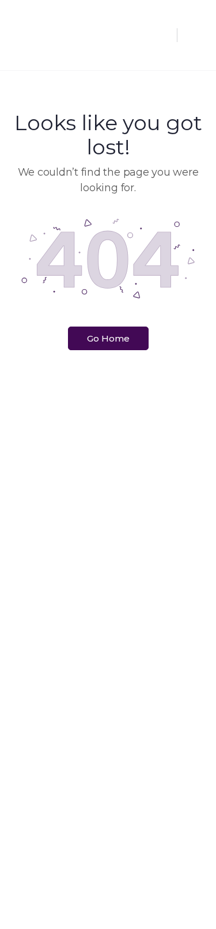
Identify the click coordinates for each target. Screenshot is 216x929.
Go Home (108, 338)
